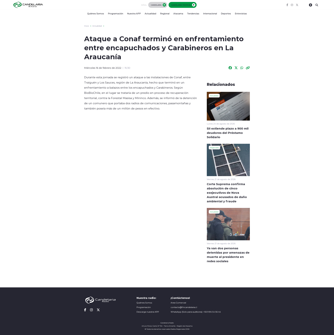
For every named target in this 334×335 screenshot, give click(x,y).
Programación (115, 13)
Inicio (86, 26)
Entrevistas (241, 13)
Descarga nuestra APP (147, 312)
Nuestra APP (134, 13)
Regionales (214, 147)
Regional (164, 13)
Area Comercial (178, 303)
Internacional (210, 13)
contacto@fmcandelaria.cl (184, 307)
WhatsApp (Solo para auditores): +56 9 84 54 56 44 (196, 312)
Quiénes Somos (95, 13)
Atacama (178, 13)
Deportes (226, 13)
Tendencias (193, 13)
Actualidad (150, 13)
